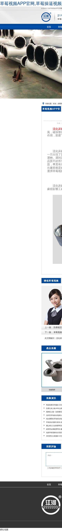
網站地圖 (4, 529)
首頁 (54, 103)
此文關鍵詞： (50, 338)
